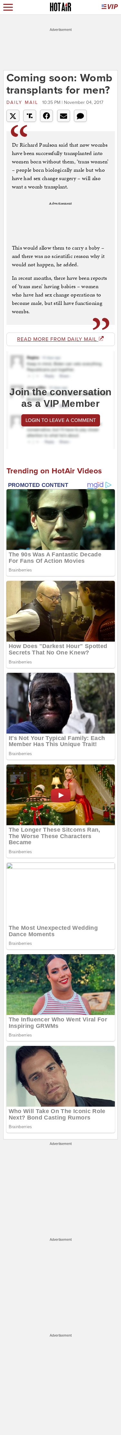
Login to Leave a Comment (60, 420)
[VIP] (110, 7)
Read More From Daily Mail (57, 339)
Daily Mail (23, 102)
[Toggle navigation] (8, 7)
